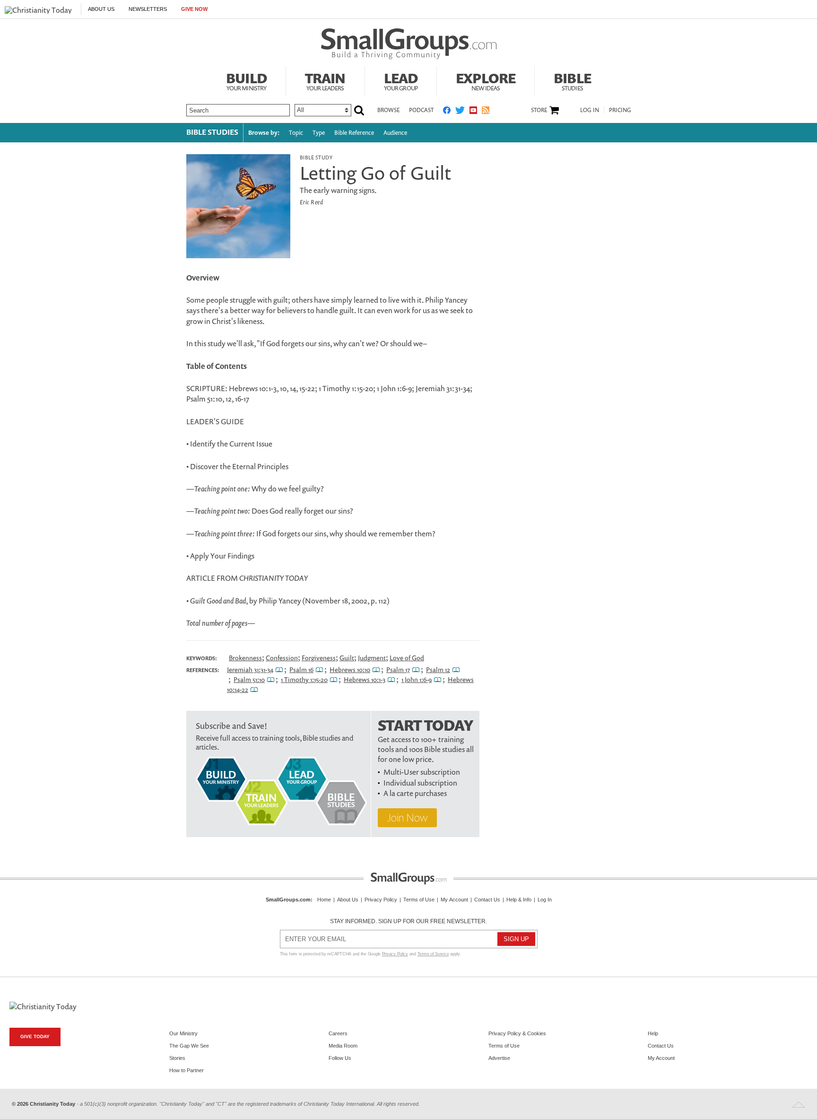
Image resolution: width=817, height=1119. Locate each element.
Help (653, 1033)
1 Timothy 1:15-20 (304, 679)
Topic (296, 133)
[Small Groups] (408, 44)
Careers (338, 1033)
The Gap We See (189, 1046)
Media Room (343, 1046)
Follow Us (340, 1058)
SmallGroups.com (288, 899)
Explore (485, 80)
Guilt (346, 657)
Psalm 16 (301, 669)
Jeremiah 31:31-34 (250, 669)
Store (539, 110)
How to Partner (186, 1070)
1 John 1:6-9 (416, 679)
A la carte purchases (415, 793)
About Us (101, 9)
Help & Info (518, 899)
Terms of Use (419, 899)
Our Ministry (183, 1033)
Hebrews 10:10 (350, 669)
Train (325, 80)
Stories (177, 1058)
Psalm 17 (398, 669)
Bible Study (316, 157)
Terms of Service (433, 954)
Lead (401, 80)
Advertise (499, 1058)
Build (246, 80)
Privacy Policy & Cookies (517, 1033)
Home (324, 899)
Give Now (194, 9)
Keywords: (201, 658)
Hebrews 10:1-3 (364, 679)
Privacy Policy (381, 899)
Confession (282, 657)
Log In (589, 110)
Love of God (407, 657)
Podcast (421, 110)
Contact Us (487, 899)
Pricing (620, 110)
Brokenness (245, 657)
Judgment (372, 657)
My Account (454, 899)
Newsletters (148, 9)
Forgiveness (319, 657)
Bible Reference (354, 133)
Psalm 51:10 (249, 679)
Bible (572, 80)
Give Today (35, 1036)
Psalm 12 (438, 669)
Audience (395, 133)
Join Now (407, 817)
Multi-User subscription (421, 772)
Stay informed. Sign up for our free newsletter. (408, 921)
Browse (388, 110)
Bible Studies (212, 132)
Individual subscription (420, 783)
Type (319, 133)
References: (202, 670)
